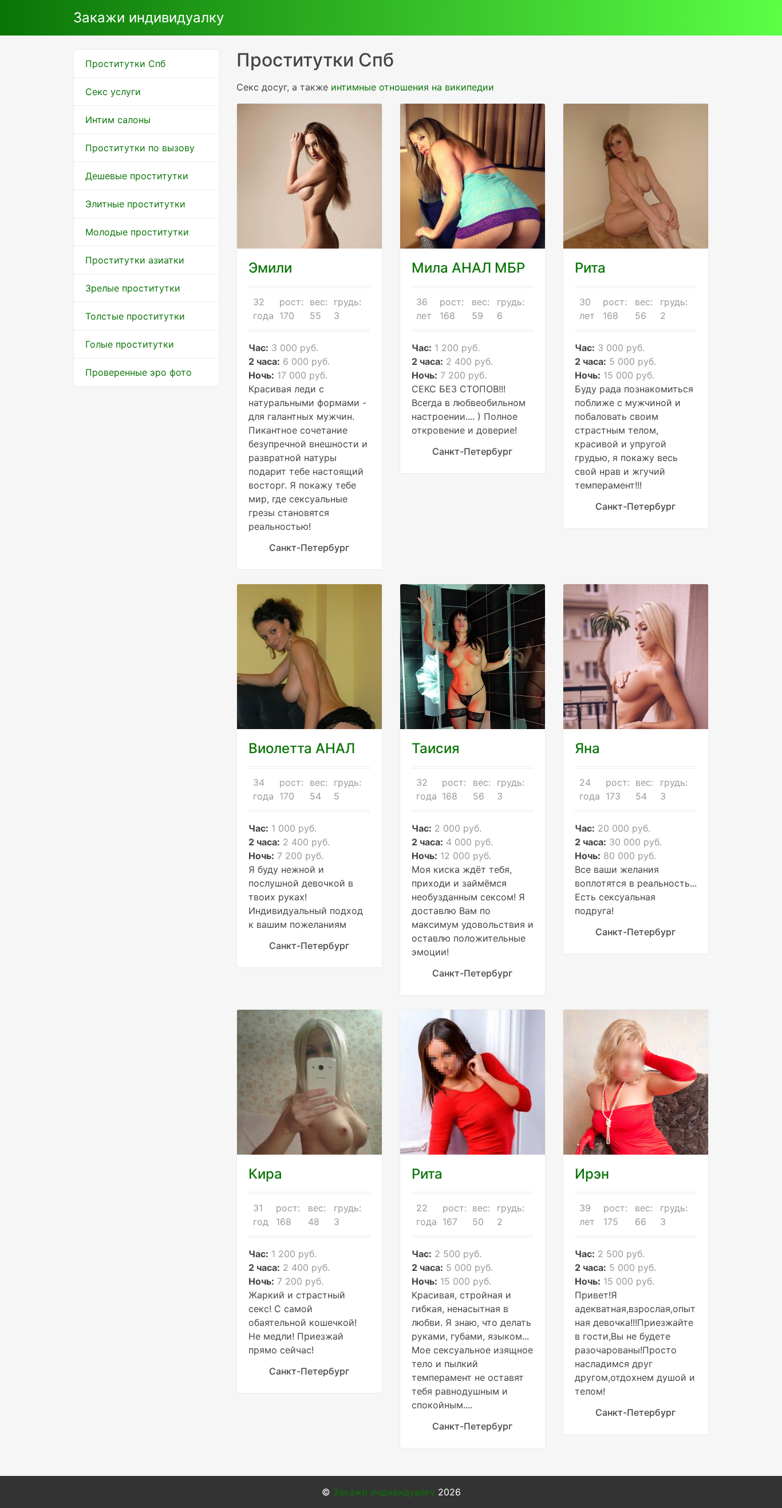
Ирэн (592, 1174)
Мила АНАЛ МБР (468, 267)
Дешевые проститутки (136, 176)
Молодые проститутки (137, 232)
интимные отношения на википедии (412, 87)
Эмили (270, 267)
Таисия (436, 748)
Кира (265, 1174)
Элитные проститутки (135, 204)
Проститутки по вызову (140, 147)
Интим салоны (118, 119)
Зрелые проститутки (132, 288)
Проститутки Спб (125, 63)
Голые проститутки (129, 344)
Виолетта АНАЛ (301, 748)
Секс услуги (113, 91)
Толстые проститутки (135, 316)
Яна (587, 748)
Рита (590, 267)
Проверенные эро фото (138, 372)
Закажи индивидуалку (148, 17)
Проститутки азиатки (134, 260)
